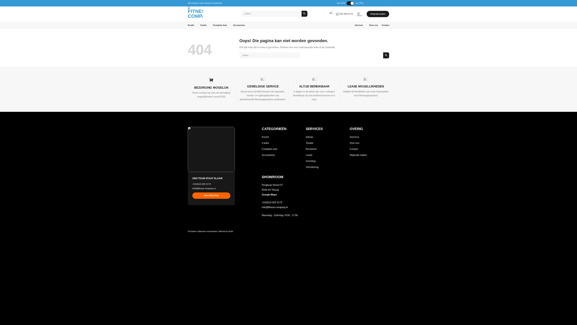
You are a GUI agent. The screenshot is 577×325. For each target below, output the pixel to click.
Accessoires (239, 25)
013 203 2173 (346, 14)
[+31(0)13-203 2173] (382, 3)
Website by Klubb (226, 231)
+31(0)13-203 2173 (201, 184)
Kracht (191, 25)
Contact (385, 25)
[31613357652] (388, 3)
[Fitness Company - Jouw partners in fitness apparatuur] (201, 14)
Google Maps (269, 194)
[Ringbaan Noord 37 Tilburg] (370, 3)
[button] (359, 14)
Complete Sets (220, 25)
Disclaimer (192, 231)
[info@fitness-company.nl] (376, 3)
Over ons (373, 25)
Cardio (203, 25)
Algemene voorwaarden (207, 231)
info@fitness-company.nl (204, 188)
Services (359, 25)
